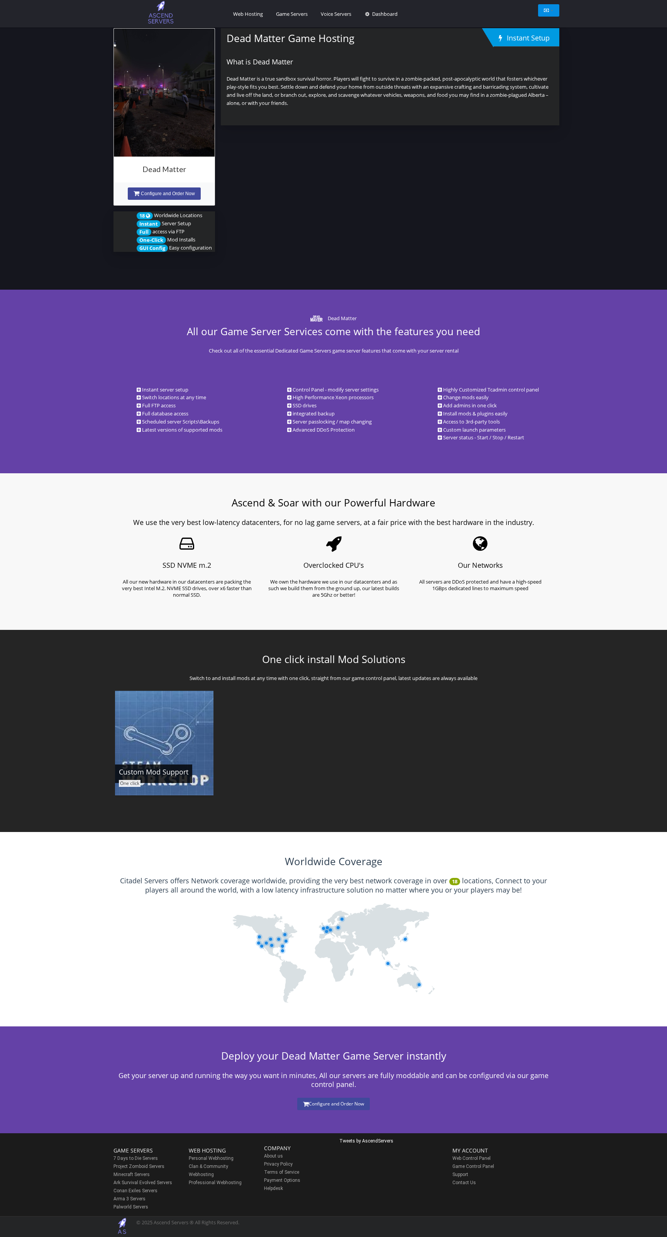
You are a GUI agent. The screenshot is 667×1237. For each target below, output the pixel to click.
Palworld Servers (130, 1207)
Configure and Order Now (168, 193)
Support (460, 1174)
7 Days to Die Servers (135, 1158)
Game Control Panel (473, 1166)
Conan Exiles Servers (135, 1190)
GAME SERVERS (133, 1150)
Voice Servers (336, 13)
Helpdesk (273, 1188)
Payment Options (282, 1180)
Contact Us (464, 1182)
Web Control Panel (471, 1158)
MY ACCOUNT (470, 1150)
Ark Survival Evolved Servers (142, 1182)
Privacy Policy (278, 1164)
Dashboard (384, 13)
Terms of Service (281, 1172)
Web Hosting (248, 13)
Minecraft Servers (131, 1174)
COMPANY (277, 1148)
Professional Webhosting (215, 1182)
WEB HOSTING (207, 1150)
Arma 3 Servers (129, 1199)
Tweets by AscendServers (366, 1141)
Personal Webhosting (211, 1158)
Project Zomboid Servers (138, 1166)
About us (273, 1156)
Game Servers (292, 13)
